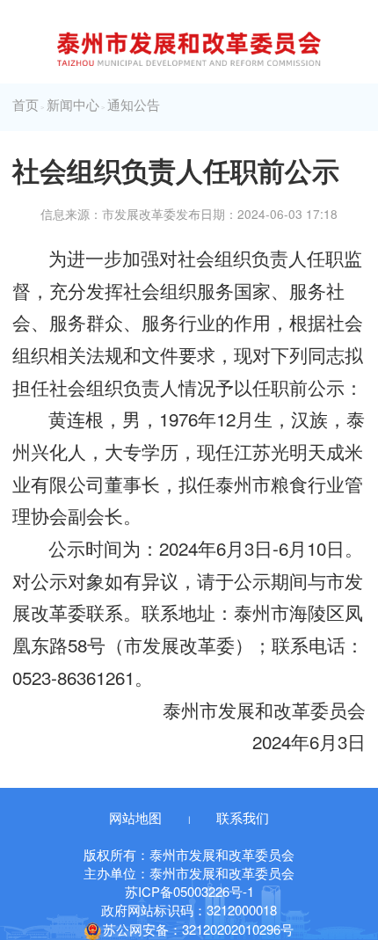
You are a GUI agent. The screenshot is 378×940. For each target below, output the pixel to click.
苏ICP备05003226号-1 (189, 891)
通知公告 (133, 105)
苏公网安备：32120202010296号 (198, 929)
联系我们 (242, 817)
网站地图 (135, 817)
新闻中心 (73, 105)
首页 (25, 105)
